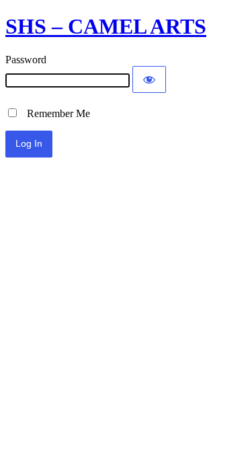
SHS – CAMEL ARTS (105, 26)
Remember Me (54, 113)
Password (25, 59)
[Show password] (149, 79)
